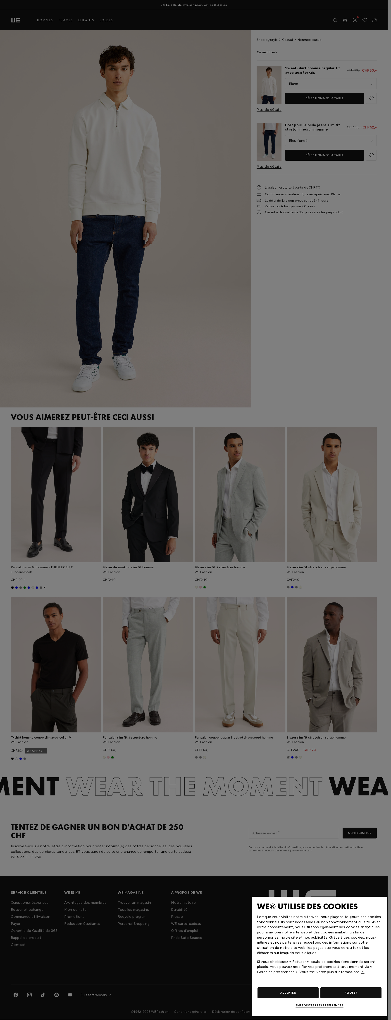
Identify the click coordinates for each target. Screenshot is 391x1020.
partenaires (292, 942)
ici (362, 972)
